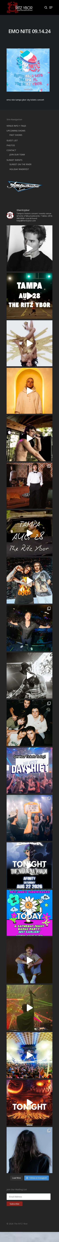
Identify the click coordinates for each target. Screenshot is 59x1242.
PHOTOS (11, 145)
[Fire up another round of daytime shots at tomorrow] (29, 1055)
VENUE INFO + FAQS (16, 125)
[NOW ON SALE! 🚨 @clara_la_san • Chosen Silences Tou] (29, 1150)
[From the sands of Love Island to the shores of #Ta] (29, 438)
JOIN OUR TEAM (17, 154)
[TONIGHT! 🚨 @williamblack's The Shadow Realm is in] (29, 865)
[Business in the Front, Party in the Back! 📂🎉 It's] (29, 486)
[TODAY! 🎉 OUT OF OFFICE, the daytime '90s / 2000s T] (29, 913)
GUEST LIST (12, 140)
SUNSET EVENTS (14, 160)
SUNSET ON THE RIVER (20, 164)
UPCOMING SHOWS (16, 130)
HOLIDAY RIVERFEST (19, 169)
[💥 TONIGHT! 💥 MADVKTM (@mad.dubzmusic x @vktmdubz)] (29, 1103)
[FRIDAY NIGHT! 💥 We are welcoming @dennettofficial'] (29, 533)
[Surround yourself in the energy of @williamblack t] (29, 1008)
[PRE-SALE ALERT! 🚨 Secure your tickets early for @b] (29, 248)
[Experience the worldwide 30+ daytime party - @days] (29, 770)
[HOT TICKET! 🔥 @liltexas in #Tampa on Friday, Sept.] (29, 675)
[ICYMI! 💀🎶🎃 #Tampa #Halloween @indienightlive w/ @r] (29, 723)
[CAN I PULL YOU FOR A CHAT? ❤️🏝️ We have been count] (29, 818)
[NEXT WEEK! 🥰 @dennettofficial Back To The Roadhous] (29, 960)
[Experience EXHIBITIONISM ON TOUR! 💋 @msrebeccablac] (29, 343)
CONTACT (11, 150)
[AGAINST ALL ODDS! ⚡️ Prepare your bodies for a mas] (29, 581)
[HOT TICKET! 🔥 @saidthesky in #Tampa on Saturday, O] (29, 391)
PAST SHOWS (15, 135)
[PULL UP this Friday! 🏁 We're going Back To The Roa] (29, 296)
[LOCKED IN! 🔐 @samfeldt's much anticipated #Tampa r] (29, 628)
